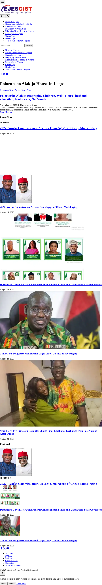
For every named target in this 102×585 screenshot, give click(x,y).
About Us (9, 553)
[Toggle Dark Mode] (7, 16)
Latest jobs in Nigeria (14, 33)
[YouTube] (7, 74)
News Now (26, 90)
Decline (12, 584)
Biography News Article (15, 29)
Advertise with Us (13, 565)
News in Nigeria (12, 21)
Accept (4, 584)
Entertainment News (13, 26)
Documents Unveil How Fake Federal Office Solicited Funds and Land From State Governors (51, 284)
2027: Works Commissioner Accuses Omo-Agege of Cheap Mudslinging (48, 128)
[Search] (2, 16)
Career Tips (10, 36)
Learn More (21, 583)
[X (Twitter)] (4, 74)
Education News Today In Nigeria (19, 31)
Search (29, 46)
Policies (8, 558)
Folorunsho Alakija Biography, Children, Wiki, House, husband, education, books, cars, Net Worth (43, 97)
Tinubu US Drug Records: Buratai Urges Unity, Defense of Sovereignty (38, 353)
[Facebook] (1, 74)
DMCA (8, 556)
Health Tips (10, 38)
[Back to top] (2, 573)
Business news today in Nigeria (18, 24)
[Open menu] (2, 2)
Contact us (9, 563)
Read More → (6, 112)
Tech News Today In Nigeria (17, 41)
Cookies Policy (11, 560)
